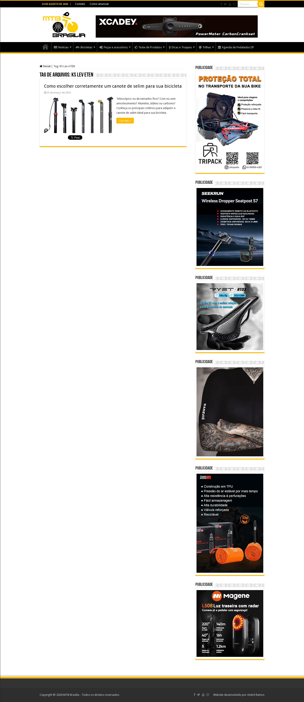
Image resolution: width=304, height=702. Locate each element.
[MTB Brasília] (64, 23)
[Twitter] (225, 4)
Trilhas (207, 47)
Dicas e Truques (182, 47)
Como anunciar (99, 4)
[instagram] (234, 4)
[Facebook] (221, 4)
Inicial (46, 66)
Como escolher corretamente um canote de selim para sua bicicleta (113, 86)
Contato (80, 4)
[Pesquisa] (261, 4)
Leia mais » (125, 120)
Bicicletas (86, 47)
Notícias (63, 47)
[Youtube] (230, 4)
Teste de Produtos (150, 47)
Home (45, 46)
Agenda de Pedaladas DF (238, 47)
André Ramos (255, 694)
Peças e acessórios (116, 47)
